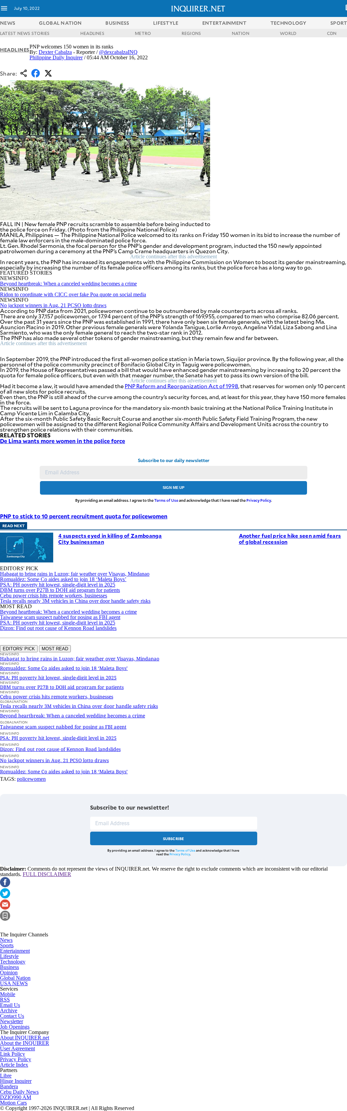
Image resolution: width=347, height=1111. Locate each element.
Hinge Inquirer (16, 1081)
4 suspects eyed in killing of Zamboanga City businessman (110, 538)
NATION (240, 33)
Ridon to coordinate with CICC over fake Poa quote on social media (73, 294)
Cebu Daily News (19, 1092)
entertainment (224, 23)
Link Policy (12, 1054)
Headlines (14, 49)
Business (9, 967)
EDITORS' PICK (19, 648)
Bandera (9, 1086)
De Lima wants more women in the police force (62, 440)
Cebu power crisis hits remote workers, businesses (53, 595)
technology (288, 23)
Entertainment (15, 951)
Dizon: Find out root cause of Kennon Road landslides (58, 628)
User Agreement (17, 1048)
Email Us (10, 1005)
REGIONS (191, 33)
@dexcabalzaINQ (118, 52)
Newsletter (11, 1021)
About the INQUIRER (24, 1043)
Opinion (9, 972)
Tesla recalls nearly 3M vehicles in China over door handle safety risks (75, 601)
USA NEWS (14, 983)
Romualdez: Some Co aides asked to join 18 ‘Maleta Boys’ (63, 579)
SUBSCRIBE (173, 838)
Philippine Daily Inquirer (56, 57)
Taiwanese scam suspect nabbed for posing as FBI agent (60, 617)
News (7, 23)
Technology (12, 962)
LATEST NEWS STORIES (25, 33)
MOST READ (55, 648)
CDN (332, 33)
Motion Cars (13, 1103)
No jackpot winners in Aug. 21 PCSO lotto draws (53, 305)
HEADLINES (92, 33)
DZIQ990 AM (15, 1097)
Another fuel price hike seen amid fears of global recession (290, 538)
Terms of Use (166, 500)
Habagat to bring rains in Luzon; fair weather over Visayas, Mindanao (74, 574)
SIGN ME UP (173, 487)
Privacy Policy (258, 500)
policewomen (31, 779)
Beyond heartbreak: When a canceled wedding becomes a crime (68, 283)
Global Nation (15, 978)
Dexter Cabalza (55, 52)
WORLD (288, 33)
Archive (8, 1010)
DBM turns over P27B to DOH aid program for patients (60, 590)
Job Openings (14, 1027)
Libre (6, 1075)
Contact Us (12, 1016)
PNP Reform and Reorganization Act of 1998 (181, 386)
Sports (7, 945)
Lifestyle (9, 956)
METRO (143, 33)
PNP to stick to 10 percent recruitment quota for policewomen (83, 516)
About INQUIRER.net (24, 1037)
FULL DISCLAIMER (47, 874)
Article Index (14, 1065)
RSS (5, 1000)
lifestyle (166, 23)
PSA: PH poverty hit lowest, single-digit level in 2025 (57, 585)
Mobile (7, 994)
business (117, 23)
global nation (60, 23)
